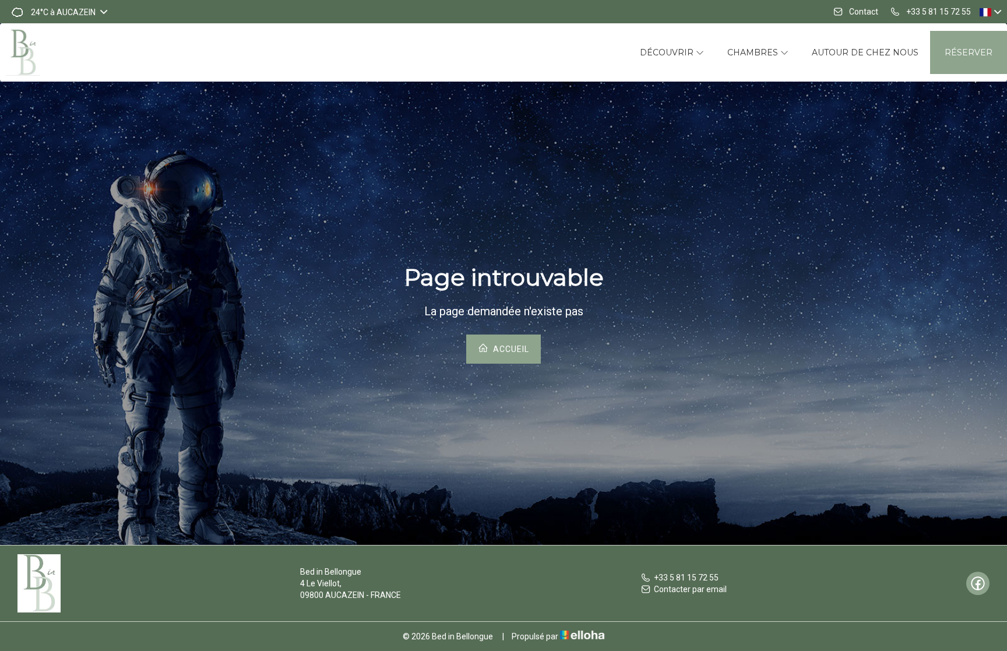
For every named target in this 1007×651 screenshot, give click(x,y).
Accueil (510, 349)
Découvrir (668, 52)
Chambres (753, 52)
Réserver (968, 52)
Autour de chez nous (865, 52)
